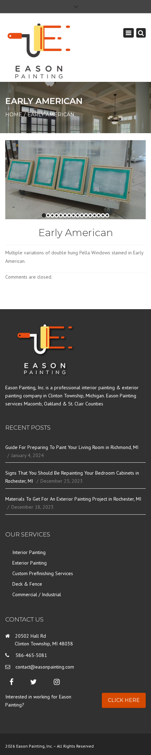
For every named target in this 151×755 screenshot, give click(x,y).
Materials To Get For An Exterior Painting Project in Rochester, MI (73, 499)
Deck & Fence (27, 584)
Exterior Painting (29, 563)
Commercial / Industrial (36, 594)
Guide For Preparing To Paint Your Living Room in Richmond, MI (71, 447)
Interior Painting (29, 552)
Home (13, 114)
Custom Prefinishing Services (42, 573)
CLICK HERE (124, 700)
